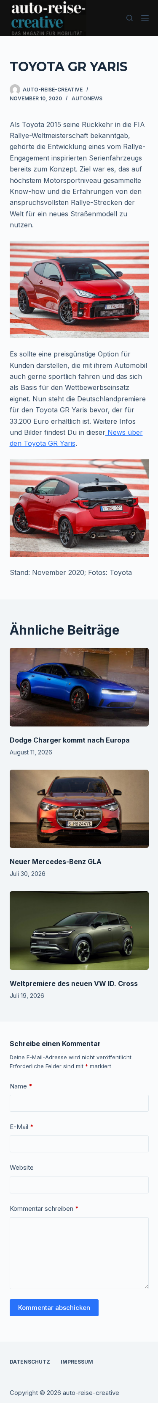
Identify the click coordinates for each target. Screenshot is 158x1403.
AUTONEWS (87, 98)
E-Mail (22, 1127)
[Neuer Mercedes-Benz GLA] (79, 809)
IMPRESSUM (77, 1362)
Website (22, 1167)
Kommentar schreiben (44, 1208)
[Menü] (145, 18)
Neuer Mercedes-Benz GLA (56, 861)
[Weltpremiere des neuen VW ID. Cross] (79, 930)
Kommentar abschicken (54, 1308)
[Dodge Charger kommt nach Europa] (79, 687)
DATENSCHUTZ (30, 1362)
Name (21, 1086)
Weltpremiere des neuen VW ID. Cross (74, 983)
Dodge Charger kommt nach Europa (70, 740)
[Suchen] (129, 18)
